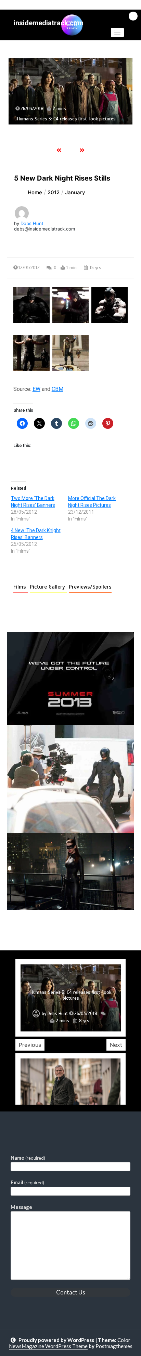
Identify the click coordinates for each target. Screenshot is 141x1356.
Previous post (40, 929)
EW (36, 389)
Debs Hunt (32, 223)
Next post (105, 929)
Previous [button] (30, 1044)
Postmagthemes (113, 1346)
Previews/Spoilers (90, 586)
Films (20, 586)
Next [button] (116, 1044)
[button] (117, 32)
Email (27, 1182)
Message (21, 1207)
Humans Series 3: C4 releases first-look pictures (66, 119)
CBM (57, 389)
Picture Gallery (48, 586)
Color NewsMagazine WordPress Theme (70, 1343)
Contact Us (70, 1292)
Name (28, 1158)
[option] (70, 91)
